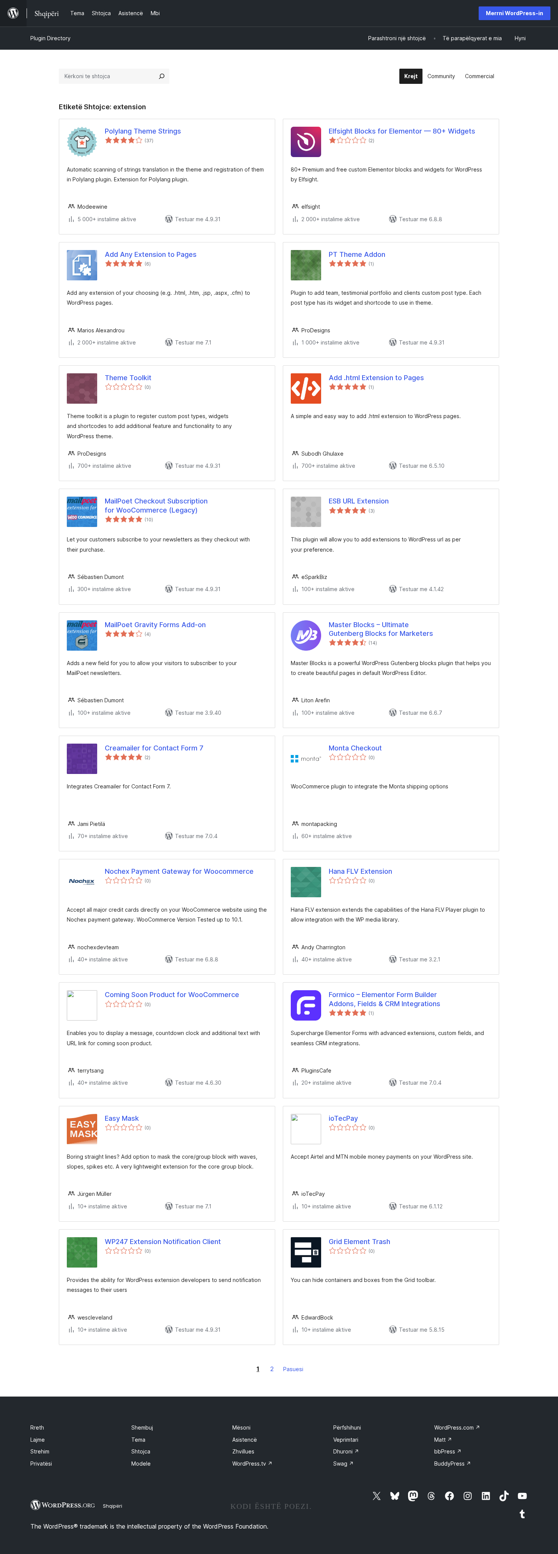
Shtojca (140, 1451)
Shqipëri (112, 1506)
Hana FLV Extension (360, 871)
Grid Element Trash (359, 1242)
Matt (443, 1439)
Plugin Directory (50, 38)
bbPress (448, 1451)
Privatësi (41, 1463)
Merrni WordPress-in (514, 13)
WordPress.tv (252, 1463)
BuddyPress (452, 1463)
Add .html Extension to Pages (376, 378)
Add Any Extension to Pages (151, 254)
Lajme (37, 1439)
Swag (343, 1463)
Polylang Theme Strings (143, 131)
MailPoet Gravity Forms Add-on (155, 625)
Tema (138, 1439)
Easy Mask (122, 1118)
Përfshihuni (347, 1427)
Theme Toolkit (128, 378)
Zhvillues (243, 1451)
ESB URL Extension (359, 501)
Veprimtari (345, 1439)
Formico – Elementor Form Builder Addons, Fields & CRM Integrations (384, 999)
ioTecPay (343, 1118)
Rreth (37, 1427)
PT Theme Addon (357, 254)
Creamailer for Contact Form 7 (154, 748)
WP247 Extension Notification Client (163, 1242)
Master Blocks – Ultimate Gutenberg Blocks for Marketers (381, 629)
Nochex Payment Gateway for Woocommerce (179, 871)
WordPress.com (457, 1427)
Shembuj (142, 1427)
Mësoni (241, 1427)
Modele (141, 1463)
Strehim (39, 1451)
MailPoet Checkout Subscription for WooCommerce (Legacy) (156, 505)
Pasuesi (293, 1369)
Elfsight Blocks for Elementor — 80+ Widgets (402, 131)
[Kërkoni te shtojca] (161, 76)
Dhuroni (346, 1451)
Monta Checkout (355, 748)
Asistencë (244, 1439)
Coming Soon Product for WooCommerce (172, 995)
